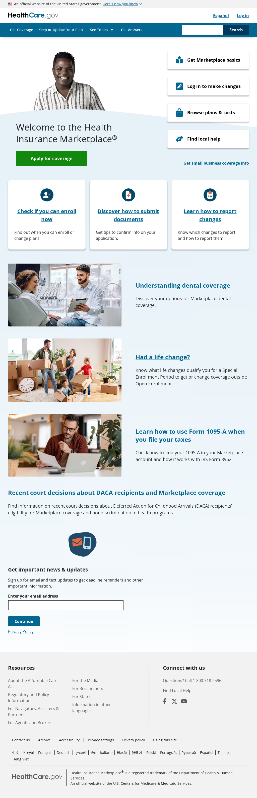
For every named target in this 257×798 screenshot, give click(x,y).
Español (221, 15)
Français (45, 752)
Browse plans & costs (211, 112)
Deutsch (64, 752)
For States (81, 696)
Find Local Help (177, 690)
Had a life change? (163, 357)
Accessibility (69, 740)
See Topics (99, 29)
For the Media (85, 680)
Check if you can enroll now (46, 215)
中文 (15, 752)
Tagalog (224, 752)
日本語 (122, 752)
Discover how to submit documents (128, 215)
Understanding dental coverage (183, 285)
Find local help (203, 139)
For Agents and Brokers (30, 722)
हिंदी (93, 752)
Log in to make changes (214, 86)
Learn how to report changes (210, 215)
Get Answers (131, 29)
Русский (188, 752)
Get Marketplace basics (213, 60)
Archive (44, 740)
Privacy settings (101, 740)
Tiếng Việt (20, 759)
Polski (151, 752)
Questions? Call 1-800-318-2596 (192, 680)
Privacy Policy (21, 631)
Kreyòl (28, 752)
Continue (24, 621)
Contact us (21, 740)
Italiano (106, 752)
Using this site (165, 740)
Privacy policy (133, 740)
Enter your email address (33, 596)
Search (236, 30)
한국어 (137, 752)
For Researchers (87, 688)
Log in (243, 15)
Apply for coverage (52, 158)
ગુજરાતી (80, 752)
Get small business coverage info (216, 163)
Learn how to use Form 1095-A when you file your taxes (190, 435)
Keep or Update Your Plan (60, 29)
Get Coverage (21, 29)
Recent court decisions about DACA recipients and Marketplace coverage (116, 492)
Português (168, 752)
